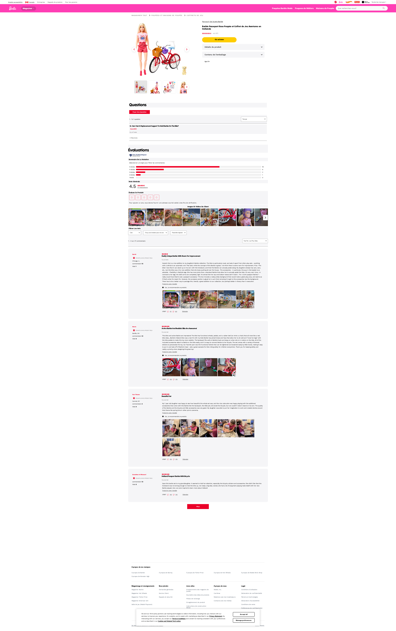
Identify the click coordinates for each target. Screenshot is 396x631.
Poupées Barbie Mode (282, 8)
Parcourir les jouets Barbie (212, 22)
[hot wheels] (349, 2)
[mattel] (336, 2)
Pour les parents (71, 2)
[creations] (366, 2)
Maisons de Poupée (325, 8)
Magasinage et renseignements (143, 586)
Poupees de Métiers (304, 8)
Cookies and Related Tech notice (169, 621)
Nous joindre (163, 586)
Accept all (244, 614)
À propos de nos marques (141, 567)
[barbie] (341, 2)
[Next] (186, 49)
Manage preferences (244, 620)
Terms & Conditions (179, 618)
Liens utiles (190, 586)
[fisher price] (357, 2)
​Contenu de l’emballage (215, 55)
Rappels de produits (55, 2)
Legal (243, 586)
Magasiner (28, 8)
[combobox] (362, 8)
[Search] (383, 8)
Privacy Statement (215, 616)
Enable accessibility (15, 2)
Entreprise (41, 2)
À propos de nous (220, 586)
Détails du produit (213, 47)
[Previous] (134, 49)
